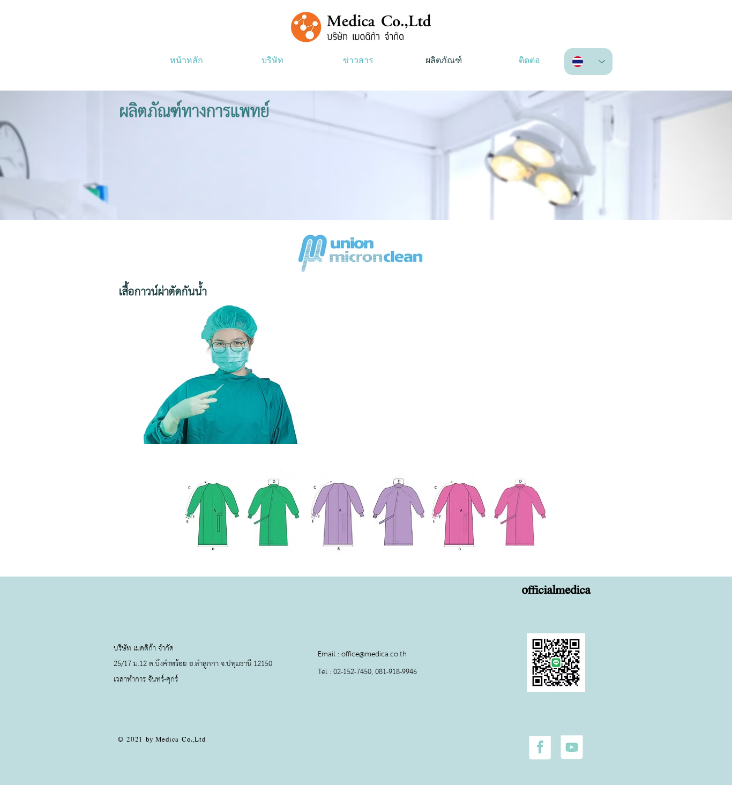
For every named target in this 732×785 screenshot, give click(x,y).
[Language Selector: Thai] (588, 61)
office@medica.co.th (374, 654)
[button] (272, 61)
